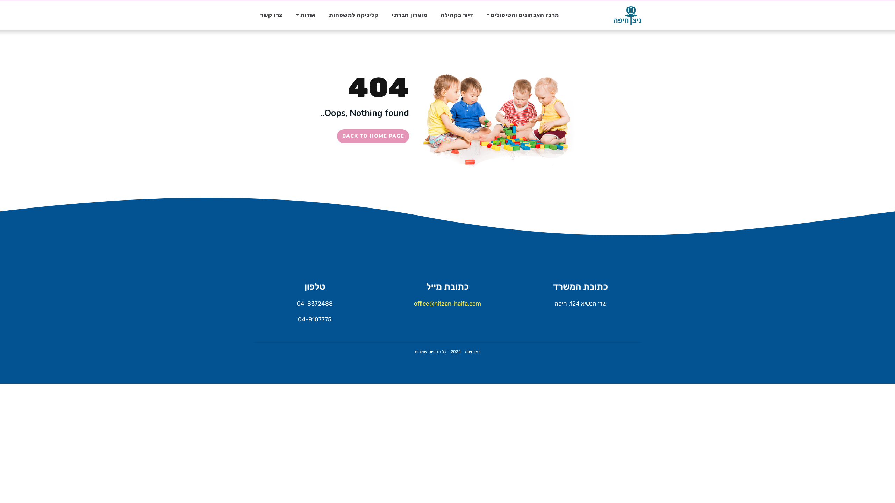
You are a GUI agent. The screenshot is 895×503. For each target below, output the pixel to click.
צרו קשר (271, 15)
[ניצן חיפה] (628, 15)
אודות (308, 15)
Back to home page (373, 135)
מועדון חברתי (409, 15)
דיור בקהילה (457, 15)
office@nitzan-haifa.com (447, 303)
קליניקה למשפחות (354, 15)
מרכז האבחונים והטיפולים (525, 15)
